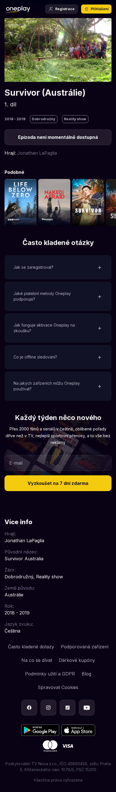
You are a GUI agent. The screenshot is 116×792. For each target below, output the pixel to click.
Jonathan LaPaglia (37, 153)
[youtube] (87, 708)
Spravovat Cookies (58, 687)
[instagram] (48, 708)
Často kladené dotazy (31, 646)
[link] (21, 202)
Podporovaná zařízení (84, 646)
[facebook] (29, 708)
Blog (86, 674)
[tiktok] (67, 708)
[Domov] (18, 9)
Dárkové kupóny (77, 660)
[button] (58, 267)
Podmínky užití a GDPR (50, 674)
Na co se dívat (36, 660)
